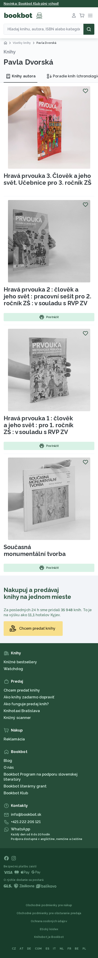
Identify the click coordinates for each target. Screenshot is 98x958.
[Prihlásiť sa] (74, 15)
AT (21, 948)
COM (38, 948)
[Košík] (82, 15)
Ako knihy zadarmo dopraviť (29, 697)
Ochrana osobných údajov (49, 921)
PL (84, 948)
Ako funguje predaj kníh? (26, 704)
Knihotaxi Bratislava (22, 711)
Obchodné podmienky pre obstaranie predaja (49, 913)
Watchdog (13, 669)
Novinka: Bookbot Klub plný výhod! (31, 3)
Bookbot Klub (16, 793)
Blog (8, 760)
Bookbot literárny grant (25, 786)
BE (77, 948)
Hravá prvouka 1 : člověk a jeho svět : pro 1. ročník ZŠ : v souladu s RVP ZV (38, 425)
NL (62, 948)
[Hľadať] (88, 29)
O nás (9, 767)
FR (69, 948)
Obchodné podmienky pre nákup (49, 905)
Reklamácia (14, 739)
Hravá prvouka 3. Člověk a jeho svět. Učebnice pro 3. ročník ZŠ (47, 179)
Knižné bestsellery (20, 662)
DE (29, 948)
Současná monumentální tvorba (35, 550)
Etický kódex (49, 929)
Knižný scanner (17, 718)
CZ (14, 948)
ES (47, 948)
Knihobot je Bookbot (49, 937)
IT (54, 948)
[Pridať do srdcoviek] (85, 91)
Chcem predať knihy (22, 690)
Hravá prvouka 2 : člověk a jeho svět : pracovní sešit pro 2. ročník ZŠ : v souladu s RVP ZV (47, 296)
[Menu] (90, 15)
